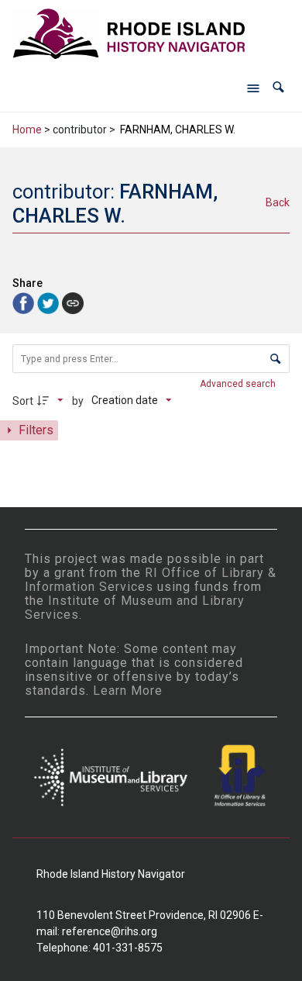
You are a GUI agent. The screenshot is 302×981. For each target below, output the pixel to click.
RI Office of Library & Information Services (150, 579)
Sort (22, 401)
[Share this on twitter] (49, 302)
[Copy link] (73, 303)
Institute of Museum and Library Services (135, 607)
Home (27, 129)
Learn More (128, 690)
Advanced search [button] (239, 383)
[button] (278, 87)
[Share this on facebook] (24, 302)
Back (278, 202)
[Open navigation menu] (253, 87)
